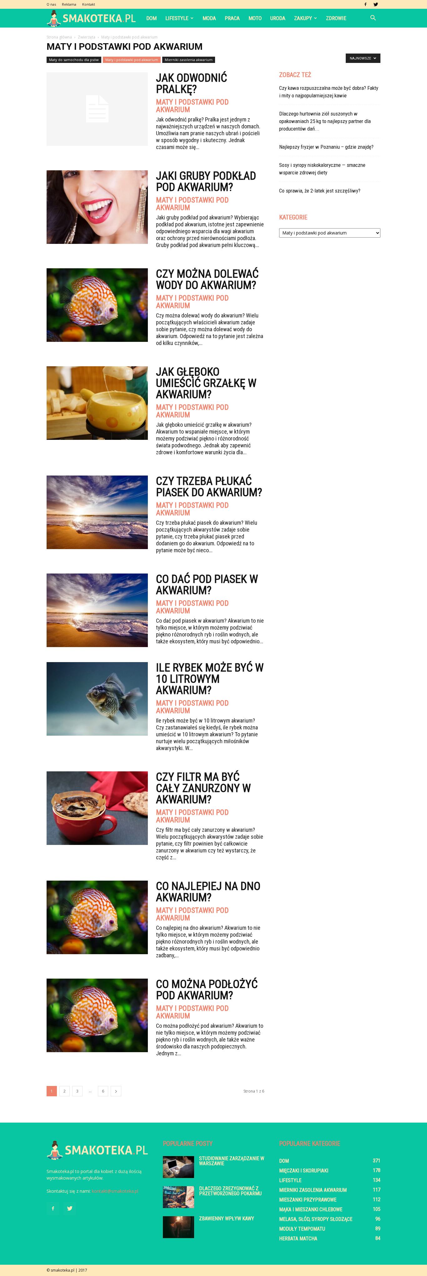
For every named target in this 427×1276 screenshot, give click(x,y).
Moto (255, 18)
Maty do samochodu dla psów (74, 59)
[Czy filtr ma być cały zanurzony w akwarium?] (97, 808)
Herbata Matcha (298, 1239)
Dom (151, 18)
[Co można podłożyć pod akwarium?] (97, 1015)
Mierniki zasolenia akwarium (189, 59)
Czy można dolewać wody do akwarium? (207, 279)
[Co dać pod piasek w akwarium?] (97, 610)
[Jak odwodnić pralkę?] (97, 109)
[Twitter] (375, 4)
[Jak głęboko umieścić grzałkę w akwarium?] (97, 403)
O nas (51, 4)
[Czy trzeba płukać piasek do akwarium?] (97, 512)
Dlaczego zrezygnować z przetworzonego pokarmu (230, 1191)
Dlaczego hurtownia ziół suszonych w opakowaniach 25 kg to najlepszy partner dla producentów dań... (325, 121)
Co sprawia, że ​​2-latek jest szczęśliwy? (319, 191)
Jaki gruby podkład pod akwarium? (206, 181)
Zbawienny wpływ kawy (226, 1219)
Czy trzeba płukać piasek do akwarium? (209, 487)
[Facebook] (365, 4)
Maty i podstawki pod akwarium (131, 59)
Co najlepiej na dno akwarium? (208, 892)
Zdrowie (336, 18)
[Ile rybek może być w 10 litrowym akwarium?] (97, 699)
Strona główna (59, 37)
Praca (232, 18)
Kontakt (88, 4)
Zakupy (303, 18)
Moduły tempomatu (302, 1229)
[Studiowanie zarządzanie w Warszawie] (178, 1167)
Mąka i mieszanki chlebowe (310, 1209)
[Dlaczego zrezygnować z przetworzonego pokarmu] (178, 1197)
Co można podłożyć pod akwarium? (207, 990)
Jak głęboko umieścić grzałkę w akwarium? (206, 383)
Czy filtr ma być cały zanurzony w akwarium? (203, 788)
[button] (372, 18)
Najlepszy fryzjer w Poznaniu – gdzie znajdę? (326, 147)
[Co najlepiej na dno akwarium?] (97, 917)
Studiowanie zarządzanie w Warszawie (231, 1160)
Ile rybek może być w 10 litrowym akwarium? (210, 679)
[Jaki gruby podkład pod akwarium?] (97, 207)
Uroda (277, 18)
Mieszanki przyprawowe (307, 1200)
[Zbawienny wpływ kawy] (178, 1227)
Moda (209, 18)
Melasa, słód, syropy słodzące (315, 1219)
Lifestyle (176, 18)
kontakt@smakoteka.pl (115, 1191)
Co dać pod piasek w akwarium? (207, 585)
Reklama (69, 4)
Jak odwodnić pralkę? (191, 83)
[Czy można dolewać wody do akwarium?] (97, 305)
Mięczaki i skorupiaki (303, 1171)
